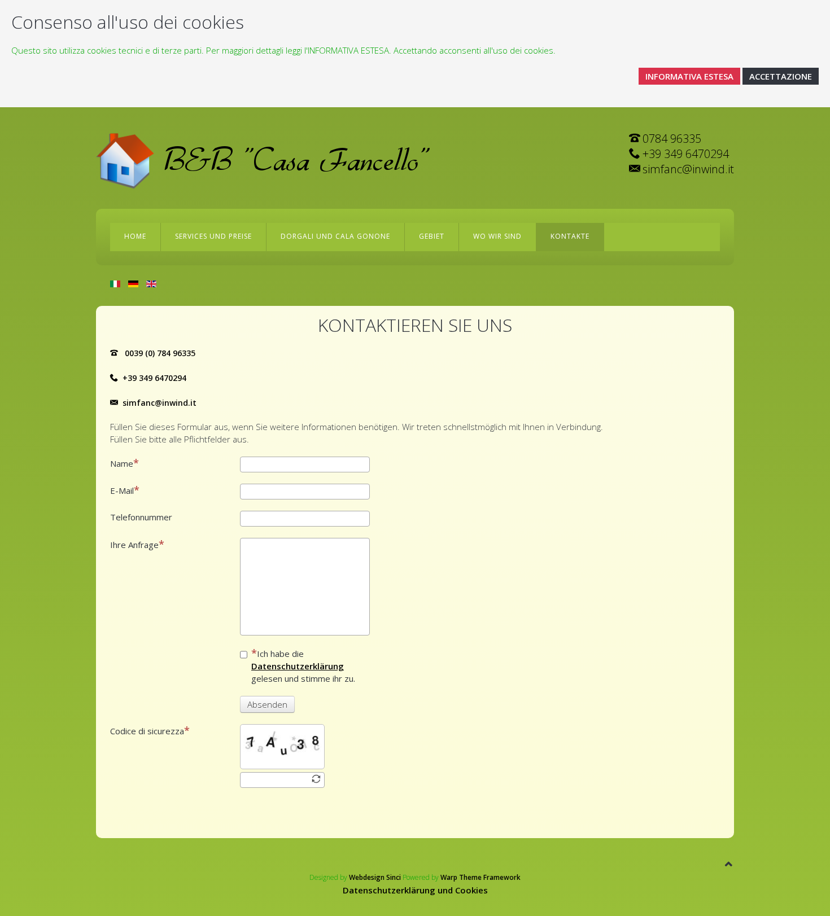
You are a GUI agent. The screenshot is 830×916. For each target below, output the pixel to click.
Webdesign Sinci (375, 877)
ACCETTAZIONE (780, 76)
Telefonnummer (141, 517)
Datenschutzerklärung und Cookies (415, 890)
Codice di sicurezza (147, 731)
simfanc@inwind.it (159, 402)
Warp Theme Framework (480, 877)
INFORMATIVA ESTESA (689, 76)
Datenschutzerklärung (297, 666)
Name (121, 463)
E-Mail (122, 490)
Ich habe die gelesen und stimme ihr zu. (303, 666)
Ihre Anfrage (134, 544)
